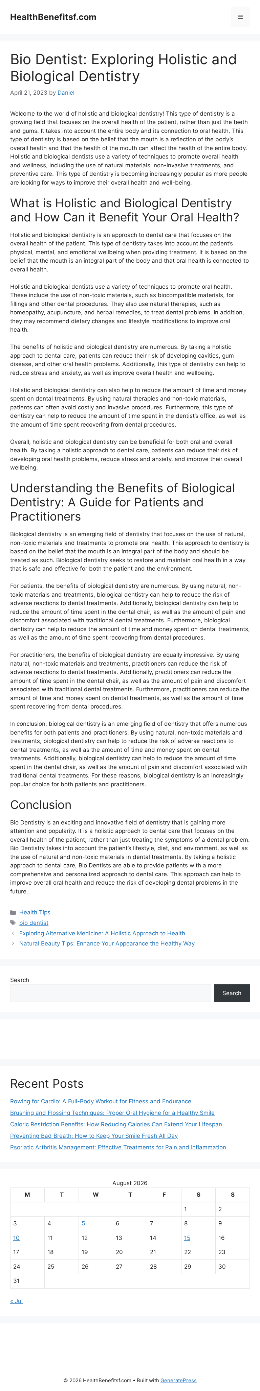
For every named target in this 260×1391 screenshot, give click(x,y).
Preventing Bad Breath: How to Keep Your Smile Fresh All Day (94, 1135)
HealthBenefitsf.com (53, 17)
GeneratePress (178, 1380)
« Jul (16, 1301)
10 (16, 1237)
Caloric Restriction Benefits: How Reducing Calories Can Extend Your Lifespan (116, 1124)
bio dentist (33, 922)
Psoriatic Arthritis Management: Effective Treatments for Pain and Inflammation (118, 1147)
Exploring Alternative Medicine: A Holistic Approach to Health (102, 933)
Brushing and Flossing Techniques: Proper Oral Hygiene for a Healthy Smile (112, 1112)
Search (19, 980)
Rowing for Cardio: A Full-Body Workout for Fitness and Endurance (100, 1101)
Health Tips (34, 912)
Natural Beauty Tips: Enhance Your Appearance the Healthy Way (107, 943)
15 (187, 1237)
